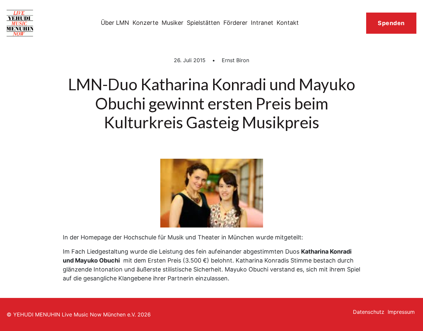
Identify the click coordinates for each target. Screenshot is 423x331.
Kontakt (288, 22)
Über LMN (115, 22)
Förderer (235, 22)
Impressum (401, 312)
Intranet (262, 22)
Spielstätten (203, 22)
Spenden (391, 23)
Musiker (172, 22)
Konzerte (145, 22)
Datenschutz (368, 312)
